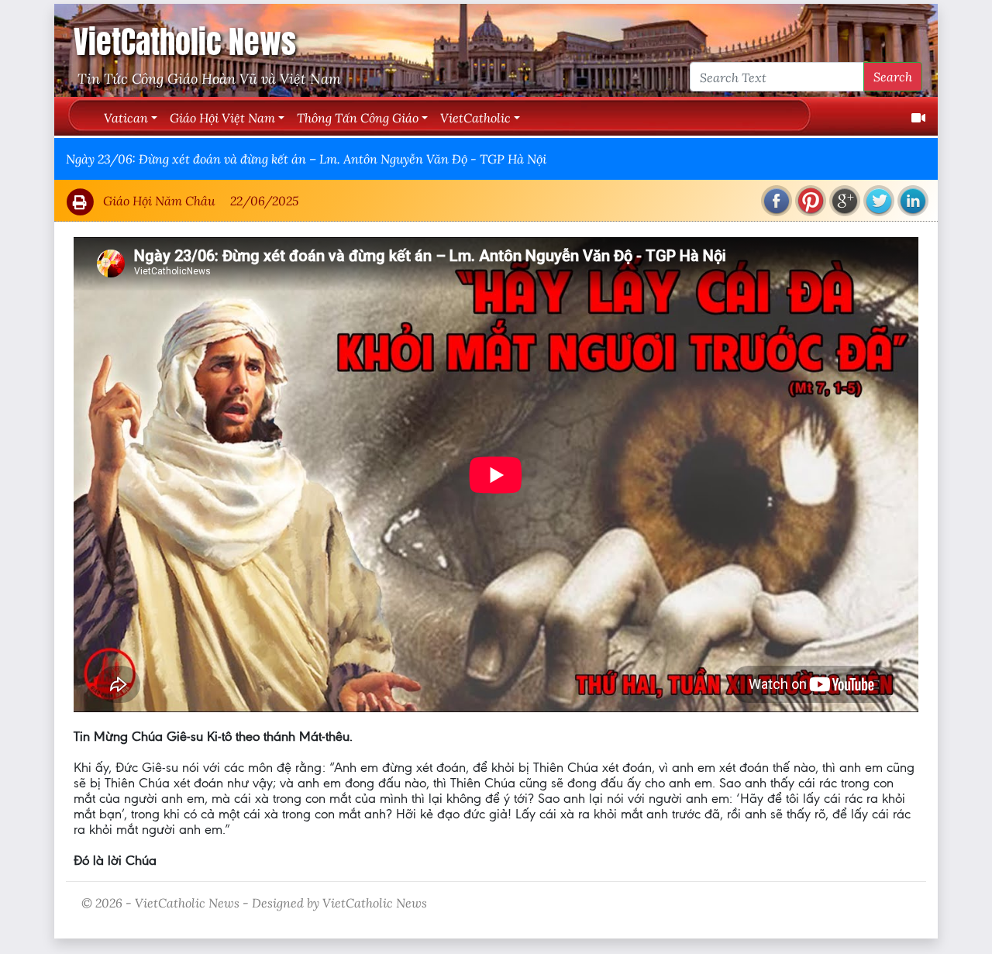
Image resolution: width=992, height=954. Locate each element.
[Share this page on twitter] (878, 200)
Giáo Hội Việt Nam (222, 117)
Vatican (126, 117)
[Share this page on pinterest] (810, 200)
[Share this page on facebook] (776, 200)
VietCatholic (475, 117)
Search (892, 76)
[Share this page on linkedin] (912, 200)
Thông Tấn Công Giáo (357, 117)
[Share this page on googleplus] (844, 200)
